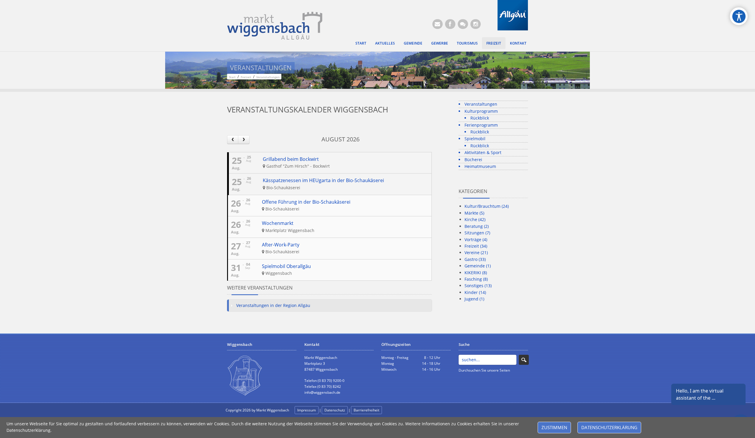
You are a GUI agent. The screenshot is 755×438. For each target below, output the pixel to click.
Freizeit (493, 43)
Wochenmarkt (277, 223)
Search (524, 360)
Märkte (474, 213)
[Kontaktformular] (463, 24)
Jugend (474, 299)
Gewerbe (439, 43)
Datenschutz (334, 410)
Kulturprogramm (481, 111)
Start (360, 43)
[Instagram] (475, 24)
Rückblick (479, 118)
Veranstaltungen (481, 104)
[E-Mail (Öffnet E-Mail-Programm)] (437, 24)
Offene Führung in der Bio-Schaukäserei (306, 202)
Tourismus (467, 43)
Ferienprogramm (481, 125)
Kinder (475, 292)
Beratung (477, 226)
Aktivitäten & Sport (483, 152)
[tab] (329, 305)
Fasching (476, 279)
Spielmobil (475, 138)
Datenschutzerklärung (609, 427)
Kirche (475, 219)
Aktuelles (385, 43)
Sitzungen (477, 233)
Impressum (306, 410)
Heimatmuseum (480, 166)
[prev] (232, 139)
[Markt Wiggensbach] (274, 25)
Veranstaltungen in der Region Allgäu (273, 305)
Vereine (476, 252)
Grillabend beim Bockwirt (291, 159)
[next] (243, 139)
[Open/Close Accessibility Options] (739, 16)
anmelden (396, 410)
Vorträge (476, 239)
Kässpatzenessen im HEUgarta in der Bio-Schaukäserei (323, 180)
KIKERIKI (476, 272)
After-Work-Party (280, 244)
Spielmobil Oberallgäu (286, 266)
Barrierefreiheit (366, 410)
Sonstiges (478, 285)
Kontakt (518, 43)
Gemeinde (413, 43)
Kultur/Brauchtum (487, 206)
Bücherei (473, 159)
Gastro (475, 259)
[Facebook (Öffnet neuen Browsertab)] (450, 24)
